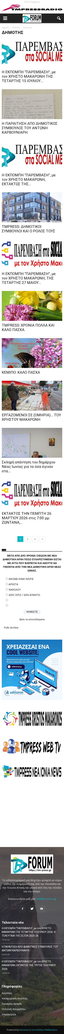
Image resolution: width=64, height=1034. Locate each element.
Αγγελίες (7, 993)
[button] (59, 18)
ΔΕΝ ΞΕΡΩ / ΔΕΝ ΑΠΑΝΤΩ (24, 595)
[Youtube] (41, 908)
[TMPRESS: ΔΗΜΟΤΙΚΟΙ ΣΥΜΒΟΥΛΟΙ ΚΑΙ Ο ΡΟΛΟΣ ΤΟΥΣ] (32, 207)
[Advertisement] (32, 812)
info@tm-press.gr (46, 899)
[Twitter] (32, 908)
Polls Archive (11, 627)
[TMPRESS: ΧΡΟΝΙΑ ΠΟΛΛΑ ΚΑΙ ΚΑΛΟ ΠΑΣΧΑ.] (32, 306)
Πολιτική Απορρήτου (14, 1009)
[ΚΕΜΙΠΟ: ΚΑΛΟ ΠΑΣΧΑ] (32, 353)
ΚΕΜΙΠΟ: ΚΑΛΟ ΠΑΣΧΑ (21, 372)
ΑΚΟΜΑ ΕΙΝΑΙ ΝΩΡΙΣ (21, 579)
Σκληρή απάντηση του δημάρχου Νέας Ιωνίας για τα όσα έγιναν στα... (28, 466)
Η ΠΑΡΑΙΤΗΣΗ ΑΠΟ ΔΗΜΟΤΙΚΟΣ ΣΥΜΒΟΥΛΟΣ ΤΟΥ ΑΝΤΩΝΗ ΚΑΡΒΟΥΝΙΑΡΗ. (29, 128)
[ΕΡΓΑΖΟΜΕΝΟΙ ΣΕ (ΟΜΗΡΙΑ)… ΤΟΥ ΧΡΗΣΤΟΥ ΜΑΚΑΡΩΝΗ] (32, 396)
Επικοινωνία (9, 1014)
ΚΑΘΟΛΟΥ (15, 589)
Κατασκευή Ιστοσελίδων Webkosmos (38, 1029)
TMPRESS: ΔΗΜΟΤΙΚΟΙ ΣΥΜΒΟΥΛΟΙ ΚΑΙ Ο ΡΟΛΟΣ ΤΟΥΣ (28, 229)
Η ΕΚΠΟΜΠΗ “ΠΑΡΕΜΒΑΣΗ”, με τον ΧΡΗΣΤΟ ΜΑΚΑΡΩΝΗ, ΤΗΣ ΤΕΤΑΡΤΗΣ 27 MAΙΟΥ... (29, 278)
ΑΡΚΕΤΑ (13, 584)
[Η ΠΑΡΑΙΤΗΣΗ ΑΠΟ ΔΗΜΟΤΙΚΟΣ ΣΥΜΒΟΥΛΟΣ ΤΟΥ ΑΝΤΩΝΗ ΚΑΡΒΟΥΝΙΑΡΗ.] (32, 104)
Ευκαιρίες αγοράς (12, 1003)
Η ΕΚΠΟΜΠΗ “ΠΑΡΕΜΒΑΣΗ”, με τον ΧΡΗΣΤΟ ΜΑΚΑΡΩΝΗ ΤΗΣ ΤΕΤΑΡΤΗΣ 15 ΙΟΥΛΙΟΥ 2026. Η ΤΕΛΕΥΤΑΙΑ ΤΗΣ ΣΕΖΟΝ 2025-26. (28, 932)
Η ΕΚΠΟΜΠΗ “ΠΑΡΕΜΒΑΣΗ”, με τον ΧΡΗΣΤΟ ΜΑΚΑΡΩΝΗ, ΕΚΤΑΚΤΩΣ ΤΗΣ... (29, 179)
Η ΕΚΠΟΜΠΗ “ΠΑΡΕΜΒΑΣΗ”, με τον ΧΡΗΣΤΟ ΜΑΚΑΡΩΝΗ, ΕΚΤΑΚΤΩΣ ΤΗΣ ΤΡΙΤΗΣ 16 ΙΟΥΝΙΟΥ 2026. (29, 965)
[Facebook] (22, 908)
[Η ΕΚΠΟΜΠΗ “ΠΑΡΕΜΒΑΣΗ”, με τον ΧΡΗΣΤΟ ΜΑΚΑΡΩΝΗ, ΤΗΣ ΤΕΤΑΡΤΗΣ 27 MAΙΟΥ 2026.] (32, 254)
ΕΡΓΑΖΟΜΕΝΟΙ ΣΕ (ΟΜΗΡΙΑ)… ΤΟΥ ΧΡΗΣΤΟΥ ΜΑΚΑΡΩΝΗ (31, 417)
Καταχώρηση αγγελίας (14, 998)
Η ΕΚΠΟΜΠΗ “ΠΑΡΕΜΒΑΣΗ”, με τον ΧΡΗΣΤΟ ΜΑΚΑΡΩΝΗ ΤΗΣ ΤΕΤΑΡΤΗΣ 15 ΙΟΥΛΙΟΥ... (29, 76)
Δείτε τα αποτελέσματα (32, 619)
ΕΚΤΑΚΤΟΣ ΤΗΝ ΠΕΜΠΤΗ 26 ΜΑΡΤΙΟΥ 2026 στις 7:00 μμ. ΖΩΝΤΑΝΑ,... (26, 518)
